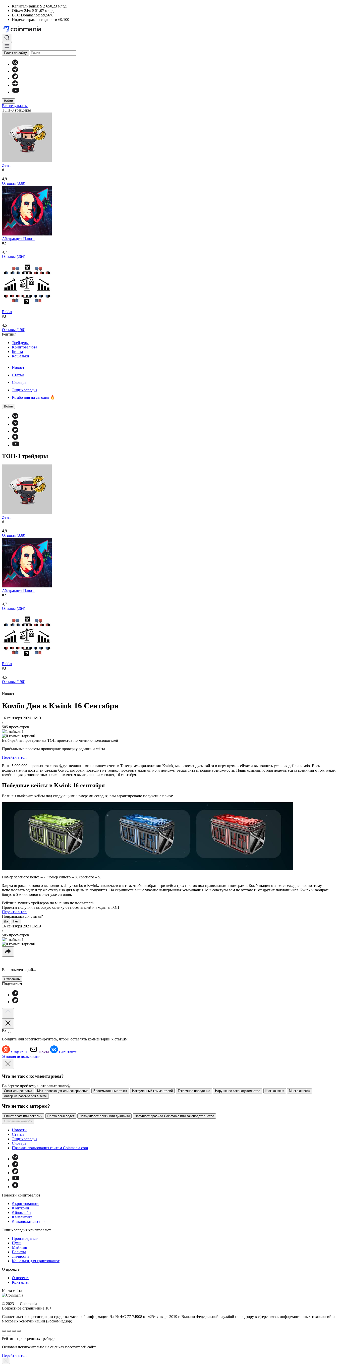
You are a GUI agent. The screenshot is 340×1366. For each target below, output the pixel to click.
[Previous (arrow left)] (4, 1335)
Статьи (18, 375)
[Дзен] (15, 85)
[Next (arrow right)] (9, 1335)
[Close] (8, 1023)
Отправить (12, 979)
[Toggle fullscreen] (14, 1331)
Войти (8, 101)
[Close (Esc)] (4, 1331)
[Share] (9, 1331)
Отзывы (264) (13, 256)
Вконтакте (68, 1052)
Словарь (19, 382)
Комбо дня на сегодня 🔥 (33, 397)
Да (6, 921)
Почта (44, 1052)
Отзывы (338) (13, 183)
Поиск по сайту (15, 53)
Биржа (17, 351)
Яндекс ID (20, 1052)
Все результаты (15, 106)
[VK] (15, 64)
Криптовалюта (24, 347)
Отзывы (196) (13, 330)
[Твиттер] (15, 78)
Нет (15, 921)
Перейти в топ (14, 757)
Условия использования (22, 1056)
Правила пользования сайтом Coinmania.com (50, 1148)
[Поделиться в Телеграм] (15, 995)
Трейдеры (20, 343)
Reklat (7, 312)
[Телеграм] (15, 71)
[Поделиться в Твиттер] (15, 1002)
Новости (19, 367)
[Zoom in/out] (19, 1331)
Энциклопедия (24, 390)
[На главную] (22, 31)
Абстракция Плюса (18, 238)
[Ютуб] (15, 92)
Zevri (6, 165)
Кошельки (20, 356)
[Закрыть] (6, 1361)
